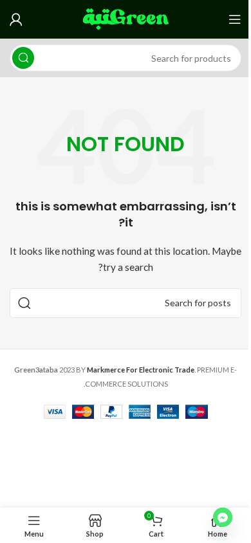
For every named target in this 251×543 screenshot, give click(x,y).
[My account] (16, 19)
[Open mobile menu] (235, 19)
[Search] (23, 58)
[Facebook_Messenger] (222, 517)
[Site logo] (125, 18)
